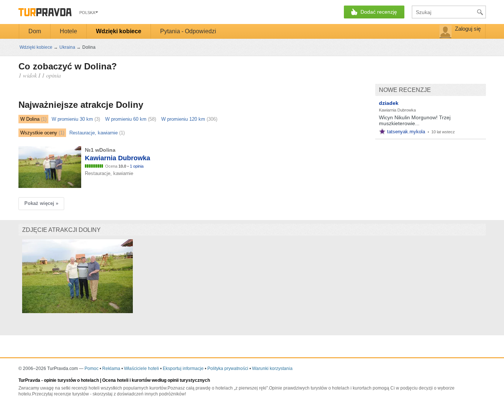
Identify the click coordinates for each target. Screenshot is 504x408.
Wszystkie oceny (38, 133)
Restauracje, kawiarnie (93, 133)
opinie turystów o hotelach (71, 380)
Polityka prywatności (227, 368)
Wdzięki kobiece (118, 31)
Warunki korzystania (272, 368)
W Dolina (29, 119)
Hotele (68, 31)
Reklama (111, 368)
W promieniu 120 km (183, 119)
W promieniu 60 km (125, 119)
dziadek (388, 103)
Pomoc (91, 368)
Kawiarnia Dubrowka (397, 110)
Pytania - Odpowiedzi (188, 31)
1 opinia (137, 166)
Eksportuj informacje (183, 368)
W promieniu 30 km (72, 119)
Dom (34, 31)
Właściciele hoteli (141, 368)
